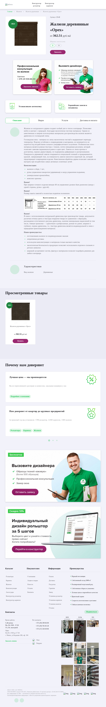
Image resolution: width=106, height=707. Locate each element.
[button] (49, 440)
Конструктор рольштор (36, 4)
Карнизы (27, 430)
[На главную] (16, 4)
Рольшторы (15, 430)
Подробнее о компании (20, 396)
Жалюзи (37, 430)
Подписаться (91, 612)
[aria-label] (32, 77)
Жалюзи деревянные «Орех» (20, 326)
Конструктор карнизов (49, 4)
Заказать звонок (11, 641)
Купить (20, 341)
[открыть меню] (99, 4)
